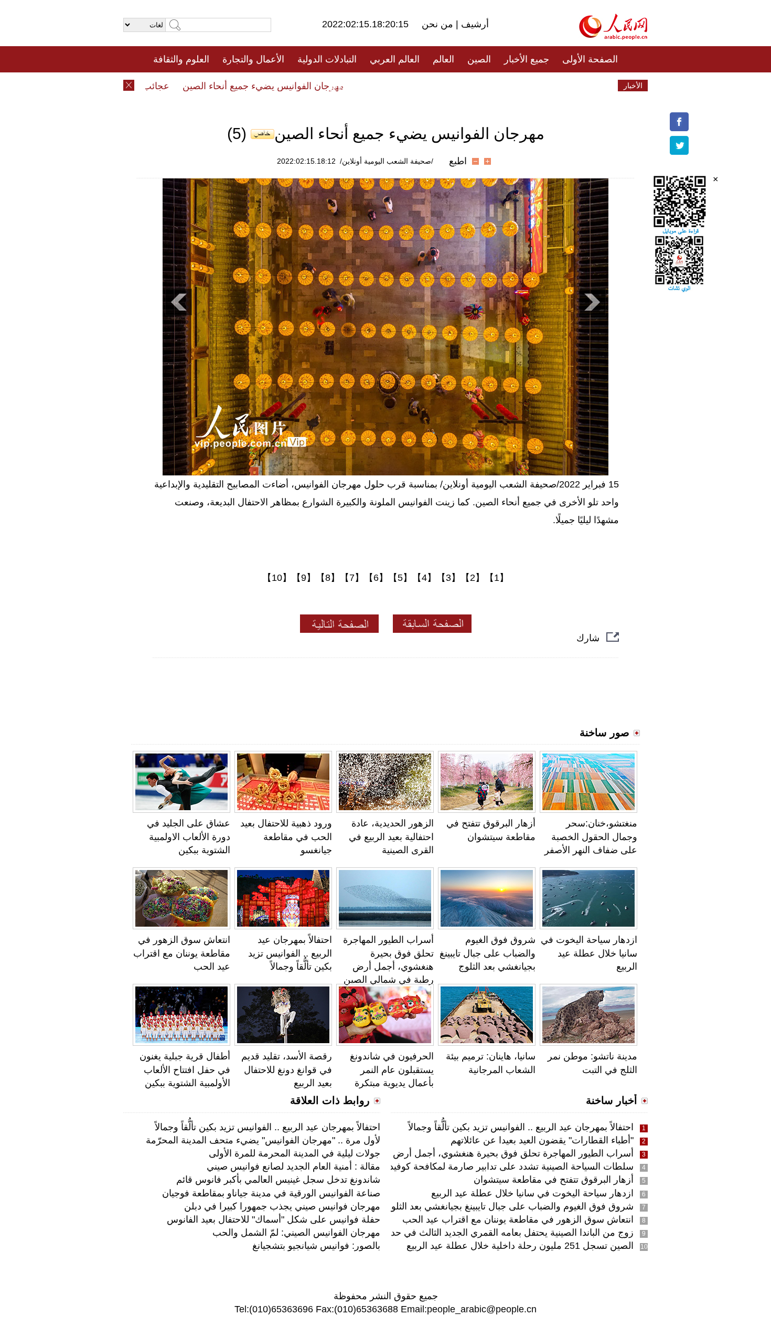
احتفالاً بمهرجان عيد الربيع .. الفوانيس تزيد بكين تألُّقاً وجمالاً (290, 953)
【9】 (304, 577)
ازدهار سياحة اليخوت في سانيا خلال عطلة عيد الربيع (589, 953)
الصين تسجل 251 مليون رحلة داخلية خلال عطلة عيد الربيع (520, 1245)
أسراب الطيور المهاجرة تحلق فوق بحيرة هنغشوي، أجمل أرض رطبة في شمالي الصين (467, 1153)
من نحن (439, 24)
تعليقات (377, 85)
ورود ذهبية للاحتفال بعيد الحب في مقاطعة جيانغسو (286, 836)
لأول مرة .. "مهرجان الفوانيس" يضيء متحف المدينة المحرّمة (263, 1140)
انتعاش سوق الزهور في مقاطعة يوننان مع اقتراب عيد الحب (181, 953)
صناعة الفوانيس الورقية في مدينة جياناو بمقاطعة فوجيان (271, 1193)
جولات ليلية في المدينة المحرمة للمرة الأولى (294, 1153)
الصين (479, 59)
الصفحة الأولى (590, 59)
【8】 (328, 577)
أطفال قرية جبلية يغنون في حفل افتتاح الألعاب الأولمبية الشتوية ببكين (185, 1069)
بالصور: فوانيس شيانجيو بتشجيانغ (316, 1245)
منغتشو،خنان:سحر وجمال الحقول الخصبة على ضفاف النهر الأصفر (590, 836)
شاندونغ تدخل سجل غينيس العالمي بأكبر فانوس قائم (278, 1179)
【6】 (376, 577)
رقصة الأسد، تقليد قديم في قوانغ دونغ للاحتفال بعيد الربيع (286, 1069)
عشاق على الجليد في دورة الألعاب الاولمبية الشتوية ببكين (188, 836)
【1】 (497, 577)
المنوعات (423, 85)
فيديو (340, 85)
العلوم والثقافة (181, 59)
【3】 (448, 577)
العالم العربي (395, 59)
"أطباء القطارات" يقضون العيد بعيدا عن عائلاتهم (542, 1140)
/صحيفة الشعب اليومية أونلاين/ (386, 161)
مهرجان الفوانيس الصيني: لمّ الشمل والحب (296, 1232)
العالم (443, 59)
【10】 (277, 577)
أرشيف (473, 24)
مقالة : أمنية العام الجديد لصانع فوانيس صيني (293, 1166)
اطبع (458, 161)
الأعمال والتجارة (253, 59)
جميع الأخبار (526, 59)
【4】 (424, 577)
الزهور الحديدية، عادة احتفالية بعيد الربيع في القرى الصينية (391, 836)
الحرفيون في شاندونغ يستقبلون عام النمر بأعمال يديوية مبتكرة (392, 1069)
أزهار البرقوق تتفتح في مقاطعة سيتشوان (554, 1179)
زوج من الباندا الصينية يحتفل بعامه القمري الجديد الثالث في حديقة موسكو (491, 1232)
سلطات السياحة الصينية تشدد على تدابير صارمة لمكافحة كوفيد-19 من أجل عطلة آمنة (466, 1166)
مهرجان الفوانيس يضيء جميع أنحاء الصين (282, 86)
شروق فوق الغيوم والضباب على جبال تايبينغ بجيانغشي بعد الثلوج (488, 953)
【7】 (352, 577)
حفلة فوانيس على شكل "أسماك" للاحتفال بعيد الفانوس (273, 1219)
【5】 (400, 577)
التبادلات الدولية (327, 59)
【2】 (473, 577)
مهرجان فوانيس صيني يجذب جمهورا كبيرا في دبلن (282, 1206)
